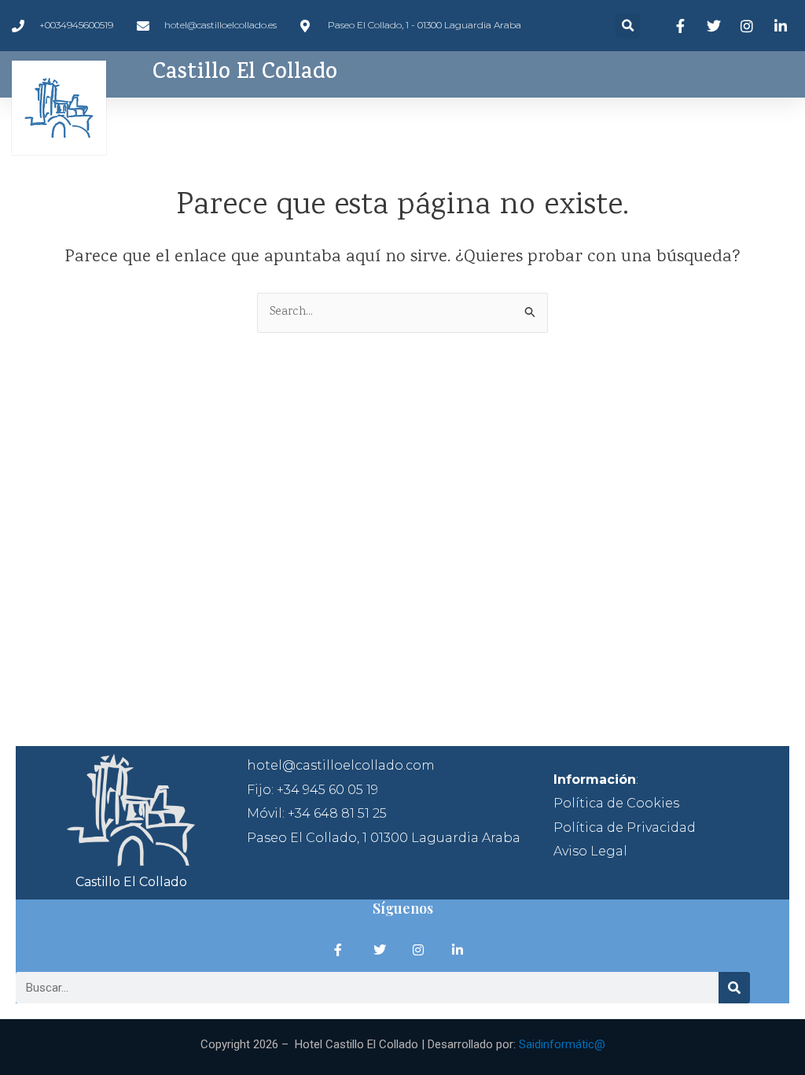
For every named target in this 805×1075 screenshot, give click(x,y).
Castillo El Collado (245, 74)
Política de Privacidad (624, 827)
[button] (628, 25)
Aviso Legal (590, 851)
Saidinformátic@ (562, 1044)
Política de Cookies (616, 803)
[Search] (734, 987)
